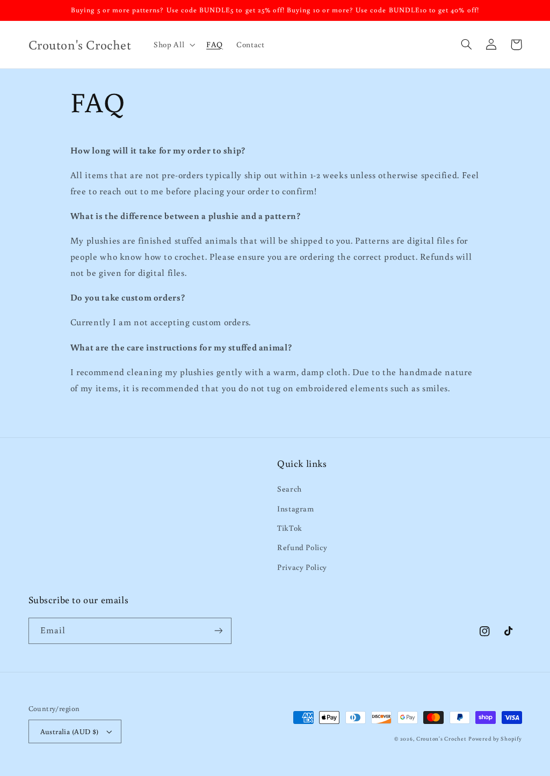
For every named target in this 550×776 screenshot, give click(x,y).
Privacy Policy (302, 567)
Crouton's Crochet (441, 738)
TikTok (289, 528)
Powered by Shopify (495, 738)
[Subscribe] (218, 631)
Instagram (295, 508)
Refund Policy (302, 547)
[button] (173, 44)
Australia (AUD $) (69, 731)
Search (289, 489)
